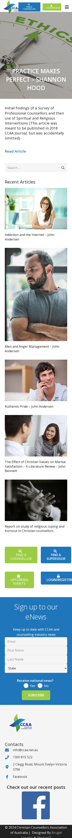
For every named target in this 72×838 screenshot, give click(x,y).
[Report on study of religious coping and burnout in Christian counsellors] (36, 500)
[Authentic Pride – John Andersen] (36, 380)
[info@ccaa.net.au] (9, 750)
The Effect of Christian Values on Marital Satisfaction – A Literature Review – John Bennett (35, 466)
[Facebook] (9, 777)
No (46, 686)
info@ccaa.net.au (25, 750)
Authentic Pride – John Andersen (29, 406)
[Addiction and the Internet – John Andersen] (36, 208)
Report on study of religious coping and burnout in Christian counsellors (34, 528)
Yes (32, 686)
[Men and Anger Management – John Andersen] (36, 294)
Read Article (15, 151)
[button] (66, 7)
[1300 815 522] (9, 757)
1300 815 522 (22, 757)
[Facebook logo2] (36, 805)
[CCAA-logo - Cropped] (11, 7)
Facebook (20, 776)
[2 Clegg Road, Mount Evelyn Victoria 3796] (9, 767)
